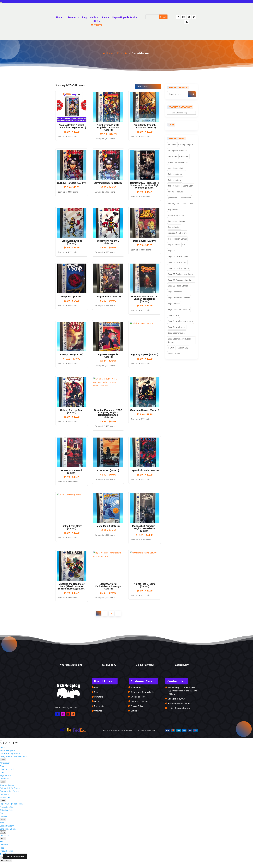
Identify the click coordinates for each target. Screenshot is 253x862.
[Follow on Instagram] (183, 17)
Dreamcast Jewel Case (178, 162)
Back (3, 760)
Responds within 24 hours (180, 703)
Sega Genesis (174, 303)
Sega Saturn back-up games (180, 321)
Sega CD (171, 250)
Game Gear (188, 186)
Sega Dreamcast (175, 291)
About (97, 687)
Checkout (4, 816)
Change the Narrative (177, 150)
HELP (95, 21)
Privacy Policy (137, 706)
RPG (184, 244)
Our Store (98, 696)
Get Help (135, 710)
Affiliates (98, 710)
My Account (136, 687)
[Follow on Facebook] (178, 17)
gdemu (171, 191)
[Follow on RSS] (186, 22)
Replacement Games (177, 221)
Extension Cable (175, 174)
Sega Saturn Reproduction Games (179, 340)
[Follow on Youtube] (189, 17)
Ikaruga (180, 191)
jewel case (172, 197)
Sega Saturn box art (177, 327)
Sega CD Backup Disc (177, 262)
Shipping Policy (138, 696)
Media (93, 17)
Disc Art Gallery (7, 826)
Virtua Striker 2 (174, 353)
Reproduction (174, 227)
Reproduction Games (177, 239)
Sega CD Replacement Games (181, 274)
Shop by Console (7, 769)
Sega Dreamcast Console (179, 297)
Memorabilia (185, 197)
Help (2, 841)
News (96, 692)
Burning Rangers (185, 144)
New (184, 203)
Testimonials (99, 706)
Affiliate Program (7, 750)
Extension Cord (174, 180)
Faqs (2, 848)
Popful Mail (173, 209)
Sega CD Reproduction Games (181, 280)
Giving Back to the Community (13, 756)
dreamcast (184, 156)
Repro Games (174, 244)
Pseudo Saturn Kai (176, 215)
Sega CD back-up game (178, 256)
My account (5, 763)
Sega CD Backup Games (178, 268)
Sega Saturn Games (176, 333)
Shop (104, 17)
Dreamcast (4, 778)
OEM (191, 203)
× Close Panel (6, 860)
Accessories (5, 797)
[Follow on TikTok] (194, 17)
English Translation (176, 168)
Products (122, 53)
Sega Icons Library (8, 829)
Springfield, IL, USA (176, 698)
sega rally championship (179, 309)
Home (59, 17)
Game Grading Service (10, 753)
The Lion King (182, 348)
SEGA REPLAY (9, 743)
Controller (172, 156)
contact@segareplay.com (179, 708)
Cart (2, 813)
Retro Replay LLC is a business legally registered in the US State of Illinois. (182, 690)
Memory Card (174, 203)
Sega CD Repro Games (178, 286)
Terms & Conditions (139, 701)
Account (72, 17)
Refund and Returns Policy (143, 692)
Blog (84, 17)
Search (191, 94)
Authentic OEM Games (10, 788)
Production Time (7, 807)
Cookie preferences (15, 856)
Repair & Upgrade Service (11, 804)
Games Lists (5, 835)
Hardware (4, 794)
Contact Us (175, 681)
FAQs (96, 701)
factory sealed (174, 186)
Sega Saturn (173, 315)
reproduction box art (177, 233)
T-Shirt (171, 348)
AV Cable (172, 144)
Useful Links (103, 681)
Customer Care (141, 681)
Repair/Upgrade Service (124, 17)
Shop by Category (7, 785)
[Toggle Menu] (1, 2)
